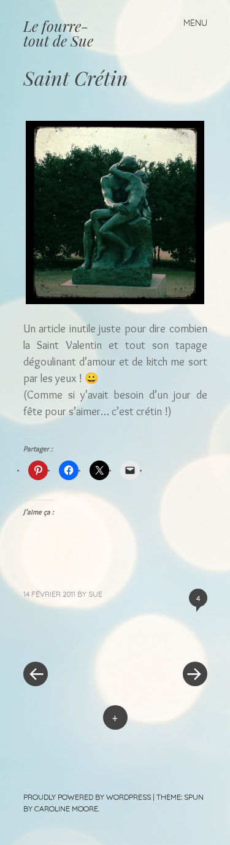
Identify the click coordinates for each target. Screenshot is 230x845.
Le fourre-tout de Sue (58, 33)
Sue (95, 593)
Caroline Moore (66, 808)
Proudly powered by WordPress (87, 796)
